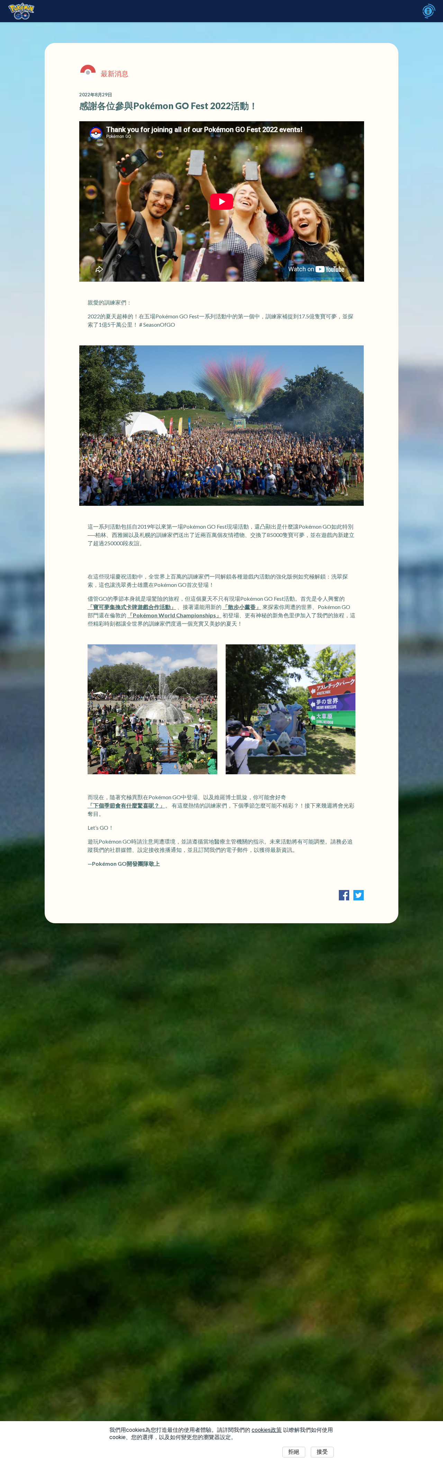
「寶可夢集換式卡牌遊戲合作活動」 (132, 606)
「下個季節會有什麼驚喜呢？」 (126, 805)
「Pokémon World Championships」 (174, 615)
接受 (322, 1451)
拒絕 (293, 1451)
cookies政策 (267, 1430)
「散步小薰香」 (242, 606)
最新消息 (114, 73)
